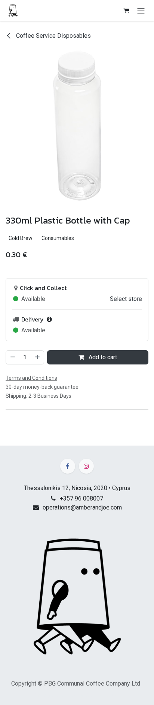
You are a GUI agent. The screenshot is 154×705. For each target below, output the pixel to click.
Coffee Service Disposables (53, 35)
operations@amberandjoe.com (82, 507)
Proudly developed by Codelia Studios (77, 695)
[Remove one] (12, 357)
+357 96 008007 (81, 498)
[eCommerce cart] (125, 10)
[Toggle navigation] (140, 10)
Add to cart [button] (102, 357)
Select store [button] (126, 298)
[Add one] (37, 357)
